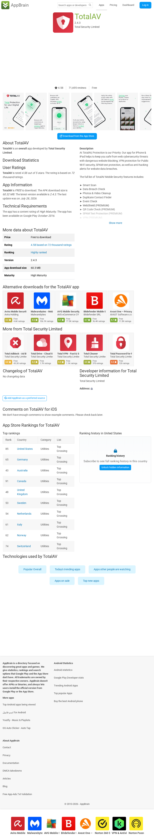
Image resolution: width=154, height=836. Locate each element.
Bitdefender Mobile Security (95, 311)
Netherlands (24, 513)
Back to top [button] (145, 805)
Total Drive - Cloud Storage (42, 353)
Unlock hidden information (115, 467)
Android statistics (63, 670)
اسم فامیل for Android (14, 712)
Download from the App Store (78, 136)
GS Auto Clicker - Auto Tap (16, 728)
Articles (7, 778)
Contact (7, 747)
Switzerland (24, 546)
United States (25, 448)
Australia (22, 470)
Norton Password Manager (136, 833)
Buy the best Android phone (68, 701)
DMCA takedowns (12, 770)
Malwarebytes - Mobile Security (42, 311)
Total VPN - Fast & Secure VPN (68, 353)
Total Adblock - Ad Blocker (15, 353)
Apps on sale (62, 580)
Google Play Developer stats (69, 677)
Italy (19, 524)
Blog (5, 786)
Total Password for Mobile (121, 353)
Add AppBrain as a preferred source (26, 398)
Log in (145, 5)
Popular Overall (32, 569)
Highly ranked (39, 252)
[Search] (90, 5)
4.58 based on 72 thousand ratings (51, 245)
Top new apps (91, 580)
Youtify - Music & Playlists (16, 720)
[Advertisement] (77, 59)
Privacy (6, 755)
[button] (115, 389)
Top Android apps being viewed (19, 704)
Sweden (21, 502)
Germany (22, 459)
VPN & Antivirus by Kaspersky (119, 833)
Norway (21, 535)
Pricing (113, 5)
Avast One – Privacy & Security (121, 311)
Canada (21, 481)
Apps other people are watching (112, 569)
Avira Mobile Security (15, 311)
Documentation (11, 763)
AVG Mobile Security (68, 311)
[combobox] (72, 5)
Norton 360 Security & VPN (102, 833)
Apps (101, 5)
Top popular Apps (63, 693)
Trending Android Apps (66, 685)
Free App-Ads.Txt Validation (17, 794)
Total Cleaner (91, 353)
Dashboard (128, 5)
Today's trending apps (67, 569)
